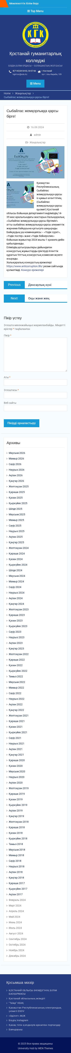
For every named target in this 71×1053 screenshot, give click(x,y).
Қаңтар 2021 (16, 754)
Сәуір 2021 (15, 737)
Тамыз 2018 (16, 844)
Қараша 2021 (17, 721)
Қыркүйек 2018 (18, 838)
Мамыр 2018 (16, 855)
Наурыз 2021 (16, 743)
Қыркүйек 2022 (18, 670)
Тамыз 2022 (16, 676)
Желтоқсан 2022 (19, 654)
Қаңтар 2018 (16, 877)
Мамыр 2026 (16, 458)
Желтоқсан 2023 (19, 609)
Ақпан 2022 (16, 704)
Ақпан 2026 (16, 475)
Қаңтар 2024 (16, 603)
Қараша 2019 (17, 793)
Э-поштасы (11, 390)
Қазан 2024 (16, 559)
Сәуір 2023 (15, 631)
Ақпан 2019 (16, 810)
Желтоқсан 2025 (19, 486)
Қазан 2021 (16, 726)
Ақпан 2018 (16, 872)
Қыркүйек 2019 (18, 805)
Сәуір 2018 (15, 860)
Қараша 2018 (17, 827)
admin (37, 134)
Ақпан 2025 (16, 536)
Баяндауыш (16, 1029)
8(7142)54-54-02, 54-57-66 (24, 71)
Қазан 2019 (16, 799)
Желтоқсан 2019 (19, 788)
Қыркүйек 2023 (18, 626)
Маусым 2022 (17, 682)
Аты (7, 377)
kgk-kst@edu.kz (20, 74)
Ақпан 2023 (16, 642)
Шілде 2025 (15, 508)
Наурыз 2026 (16, 469)
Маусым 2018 (17, 849)
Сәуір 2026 (15, 464)
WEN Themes (45, 1048)
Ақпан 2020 (16, 782)
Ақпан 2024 (16, 598)
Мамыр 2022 (16, 687)
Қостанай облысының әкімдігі (27, 998)
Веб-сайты (10, 402)
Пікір (7, 335)
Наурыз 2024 (16, 592)
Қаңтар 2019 (16, 816)
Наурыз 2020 (16, 777)
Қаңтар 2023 (16, 648)
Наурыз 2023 (16, 637)
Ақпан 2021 (16, 749)
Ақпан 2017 (16, 894)
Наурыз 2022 (16, 698)
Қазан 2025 (16, 497)
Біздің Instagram (18, 1020)
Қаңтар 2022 (16, 710)
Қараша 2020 (17, 760)
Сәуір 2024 (15, 587)
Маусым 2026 (17, 453)
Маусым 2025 (17, 514)
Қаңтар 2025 (16, 542)
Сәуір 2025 (15, 525)
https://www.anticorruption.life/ (25, 266)
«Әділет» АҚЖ (17, 1015)
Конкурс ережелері (32, 270)
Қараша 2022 (17, 659)
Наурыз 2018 (16, 866)
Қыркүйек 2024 (18, 564)
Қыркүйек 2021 (18, 732)
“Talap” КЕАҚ (16, 1003)
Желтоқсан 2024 (19, 548)
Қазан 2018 (16, 832)
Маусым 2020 (17, 771)
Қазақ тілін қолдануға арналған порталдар (34, 1025)
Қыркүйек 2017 (18, 888)
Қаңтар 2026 (16, 480)
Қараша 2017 (17, 883)
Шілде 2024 (15, 570)
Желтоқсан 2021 (19, 715)
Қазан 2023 (16, 620)
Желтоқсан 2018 (19, 821)
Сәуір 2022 (15, 693)
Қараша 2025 (17, 492)
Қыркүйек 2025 (18, 503)
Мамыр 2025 (16, 520)
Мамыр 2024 (16, 581)
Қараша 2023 (17, 615)
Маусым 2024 (17, 575)
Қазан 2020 (16, 765)
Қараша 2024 (17, 553)
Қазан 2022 (16, 665)
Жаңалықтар (38, 142)
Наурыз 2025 (16, 531)
